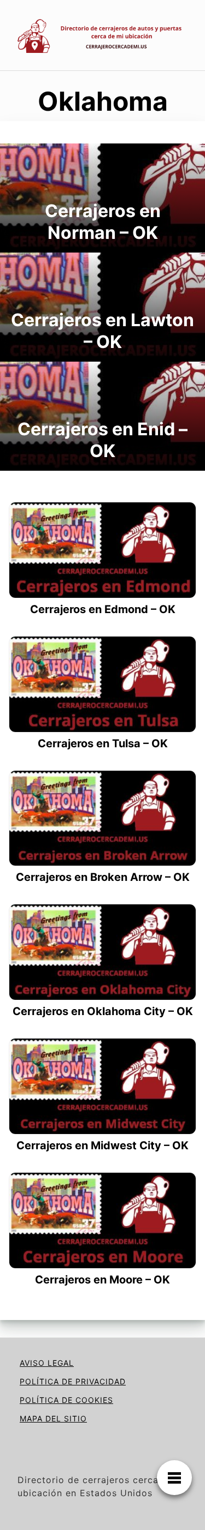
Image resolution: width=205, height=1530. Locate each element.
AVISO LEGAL (47, 1362)
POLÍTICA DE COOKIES (66, 1400)
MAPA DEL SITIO (53, 1418)
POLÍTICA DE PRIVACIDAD (73, 1381)
